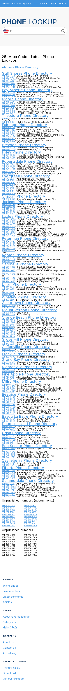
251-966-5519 (8, 148)
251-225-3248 (30, 516)
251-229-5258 (8, 519)
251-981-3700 (8, 331)
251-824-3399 (8, 419)
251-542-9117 (8, 392)
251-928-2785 (8, 93)
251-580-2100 (8, 96)
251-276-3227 (8, 349)
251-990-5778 (8, 137)
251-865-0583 (8, 362)
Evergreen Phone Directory (26, 176)
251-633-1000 (8, 113)
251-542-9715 (8, 384)
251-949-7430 (8, 458)
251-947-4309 (8, 168)
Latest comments (13, 596)
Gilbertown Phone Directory (26, 302)
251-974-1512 (8, 327)
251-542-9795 (8, 208)
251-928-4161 (8, 140)
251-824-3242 (8, 421)
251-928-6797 (8, 127)
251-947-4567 (8, 170)
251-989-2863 (8, 494)
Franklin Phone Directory (23, 354)
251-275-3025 (8, 342)
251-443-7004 (8, 118)
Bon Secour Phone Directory (27, 446)
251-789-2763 (8, 412)
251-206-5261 (8, 508)
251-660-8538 (8, 105)
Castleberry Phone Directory (27, 460)
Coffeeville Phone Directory (26, 346)
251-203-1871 (30, 505)
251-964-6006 (9, 219)
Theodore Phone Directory (25, 115)
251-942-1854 (8, 171)
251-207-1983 (8, 512)
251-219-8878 (30, 514)
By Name (27, 3)
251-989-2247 (8, 87)
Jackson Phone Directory (24, 202)
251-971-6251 (8, 485)
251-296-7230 (8, 149)
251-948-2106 (8, 76)
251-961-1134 (8, 287)
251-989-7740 (8, 483)
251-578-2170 (8, 188)
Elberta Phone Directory (23, 468)
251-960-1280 (8, 230)
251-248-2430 (8, 258)
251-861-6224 (8, 430)
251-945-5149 (8, 234)
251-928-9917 (8, 138)
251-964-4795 (8, 236)
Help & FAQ (10, 627)
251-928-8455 (8, 133)
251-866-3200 (8, 267)
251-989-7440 (8, 491)
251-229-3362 (8, 525)
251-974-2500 (8, 329)
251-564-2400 (8, 243)
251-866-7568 (8, 280)
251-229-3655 (8, 523)
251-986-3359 (8, 470)
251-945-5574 (8, 225)
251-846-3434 (8, 386)
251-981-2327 (8, 324)
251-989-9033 (8, 322)
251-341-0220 (8, 102)
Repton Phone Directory (23, 255)
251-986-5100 (8, 474)
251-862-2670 (8, 441)
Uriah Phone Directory (21, 433)
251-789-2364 (8, 401)
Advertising (10, 653)
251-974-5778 (8, 320)
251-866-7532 (8, 278)
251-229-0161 (30, 523)
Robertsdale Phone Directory (27, 161)
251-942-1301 (8, 164)
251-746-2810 (8, 379)
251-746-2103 (8, 377)
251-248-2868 (8, 261)
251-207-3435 (30, 510)
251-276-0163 (8, 351)
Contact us (9, 647)
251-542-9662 (8, 388)
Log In (53, 3)
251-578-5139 (8, 181)
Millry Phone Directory (21, 381)
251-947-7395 (8, 166)
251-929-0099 (8, 131)
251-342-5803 (8, 85)
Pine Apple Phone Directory (26, 374)
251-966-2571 (8, 465)
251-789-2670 (8, 414)
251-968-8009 (9, 80)
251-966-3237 (8, 463)
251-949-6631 (8, 448)
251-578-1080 (8, 184)
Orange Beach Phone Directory (29, 317)
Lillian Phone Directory (21, 284)
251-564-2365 (8, 248)
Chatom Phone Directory (23, 196)
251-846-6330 (8, 390)
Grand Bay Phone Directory (26, 359)
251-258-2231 (8, 300)
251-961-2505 (8, 289)
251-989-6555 (8, 83)
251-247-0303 (8, 212)
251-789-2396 (8, 404)
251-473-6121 (8, 109)
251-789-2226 (8, 399)
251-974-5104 (8, 325)
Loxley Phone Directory (22, 216)
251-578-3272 (8, 179)
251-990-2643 (8, 129)
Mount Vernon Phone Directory (29, 310)
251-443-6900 (8, 104)
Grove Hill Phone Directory (25, 339)
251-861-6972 (8, 426)
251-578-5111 (7, 186)
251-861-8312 (8, 428)
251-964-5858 (8, 221)
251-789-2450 (8, 408)
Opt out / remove (13, 678)
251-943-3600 (8, 157)
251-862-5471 (8, 437)
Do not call (9, 673)
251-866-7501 (8, 274)
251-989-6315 (8, 492)
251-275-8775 (8, 344)
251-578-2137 (8, 190)
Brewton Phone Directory (24, 145)
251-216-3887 (8, 514)
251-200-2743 (8, 505)
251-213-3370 (30, 512)
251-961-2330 (8, 294)
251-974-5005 (8, 155)
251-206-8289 (8, 510)
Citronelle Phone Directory (25, 264)
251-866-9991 (8, 281)
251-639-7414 (8, 107)
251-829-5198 (8, 313)
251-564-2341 (8, 241)
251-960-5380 (8, 223)
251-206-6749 (30, 508)
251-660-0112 (8, 135)
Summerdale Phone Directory (28, 480)
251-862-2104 (8, 443)
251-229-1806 (30, 525)
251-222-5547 (8, 516)
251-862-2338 (8, 439)
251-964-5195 (8, 226)
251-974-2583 (8, 335)
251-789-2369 (8, 410)
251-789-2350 (8, 406)
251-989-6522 (8, 159)
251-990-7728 (8, 142)
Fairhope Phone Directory (24, 125)
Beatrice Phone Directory (24, 394)
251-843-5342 (8, 307)
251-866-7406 (8, 269)
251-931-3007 (8, 173)
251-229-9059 (8, 521)
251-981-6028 (8, 337)
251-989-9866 (9, 487)
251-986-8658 (8, 476)
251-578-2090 (8, 182)
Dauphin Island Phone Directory (29, 424)
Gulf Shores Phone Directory (27, 73)
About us (8, 642)
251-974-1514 (8, 82)
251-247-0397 (8, 204)
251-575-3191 (8, 371)
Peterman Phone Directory (25, 238)
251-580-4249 (8, 94)
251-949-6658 (8, 454)
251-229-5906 (30, 519)
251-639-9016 (8, 111)
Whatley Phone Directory (24, 297)
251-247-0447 (8, 206)
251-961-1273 (8, 292)
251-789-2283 (8, 397)
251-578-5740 (8, 193)
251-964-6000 (9, 232)
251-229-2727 (30, 521)
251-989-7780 (8, 496)
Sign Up (63, 3)
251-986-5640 (8, 478)
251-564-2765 (8, 245)
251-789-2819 (8, 370)
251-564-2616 (8, 247)
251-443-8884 (8, 122)
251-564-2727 (8, 250)
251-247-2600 (8, 210)
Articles (43, 3)
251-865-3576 (8, 364)
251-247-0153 (8, 214)
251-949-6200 (8, 456)
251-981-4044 (8, 333)
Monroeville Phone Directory (27, 367)
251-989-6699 (9, 489)
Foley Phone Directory (21, 152)
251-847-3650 (8, 199)
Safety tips (9, 622)
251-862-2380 (8, 436)
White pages (10, 585)
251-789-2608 (8, 403)
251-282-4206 (8, 357)
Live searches (11, 591)
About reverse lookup (16, 616)
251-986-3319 (8, 472)
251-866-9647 (8, 270)
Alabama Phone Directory (20, 67)
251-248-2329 (8, 259)
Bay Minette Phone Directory (27, 90)
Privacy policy (11, 667)
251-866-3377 (8, 314)
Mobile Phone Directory (22, 99)
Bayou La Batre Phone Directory (30, 416)
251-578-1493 (8, 192)
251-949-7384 (8, 452)
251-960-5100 (8, 228)
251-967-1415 (8, 78)
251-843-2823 (8, 305)
